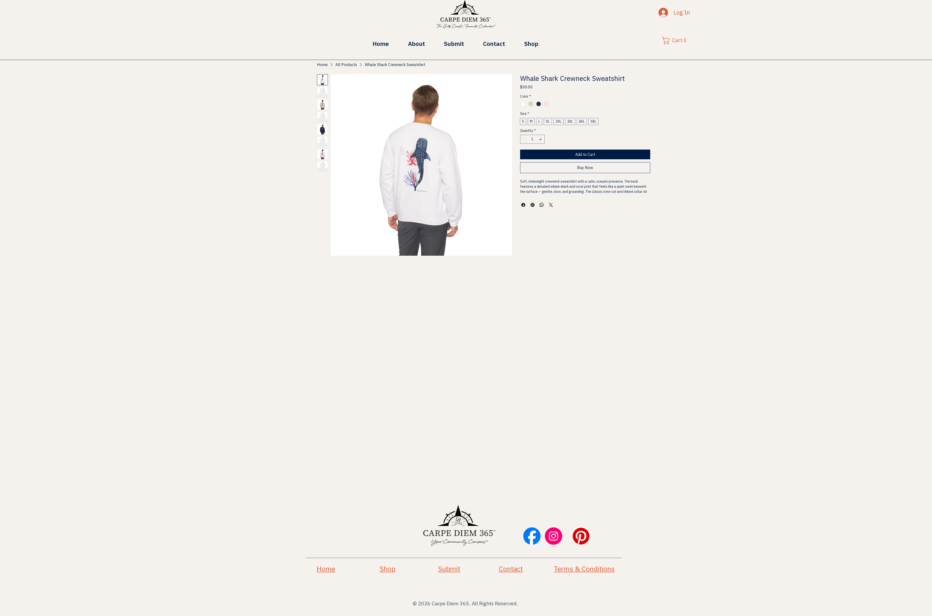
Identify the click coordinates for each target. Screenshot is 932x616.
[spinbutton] (532, 139)
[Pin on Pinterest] (532, 205)
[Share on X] (551, 205)
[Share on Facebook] (523, 205)
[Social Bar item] (532, 536)
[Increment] (541, 139)
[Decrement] (524, 139)
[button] (676, 40)
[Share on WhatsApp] (542, 205)
